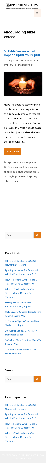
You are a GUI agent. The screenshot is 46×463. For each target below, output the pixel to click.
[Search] (37, 235)
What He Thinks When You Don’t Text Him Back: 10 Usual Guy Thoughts (20, 293)
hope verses (19, 176)
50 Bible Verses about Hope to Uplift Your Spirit (22, 53)
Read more (12, 151)
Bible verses (15, 167)
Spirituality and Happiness (23, 162)
